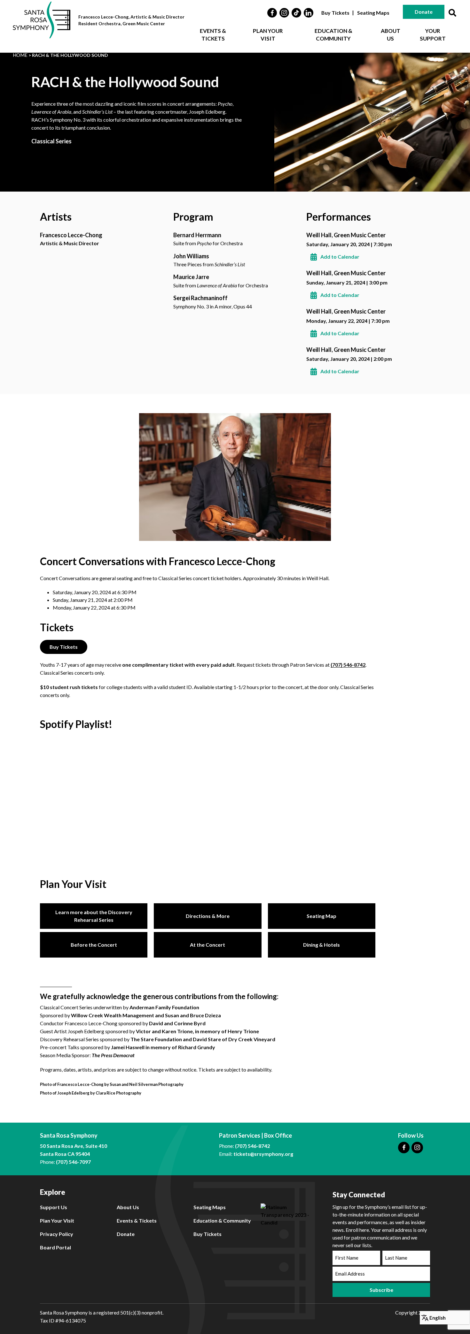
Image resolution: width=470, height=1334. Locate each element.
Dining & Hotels (321, 945)
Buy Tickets (335, 13)
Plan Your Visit (268, 34)
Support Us (53, 1207)
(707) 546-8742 (348, 665)
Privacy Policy (56, 1234)
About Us (390, 34)
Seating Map (321, 916)
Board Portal (55, 1247)
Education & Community (333, 34)
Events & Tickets (213, 34)
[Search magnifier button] (452, 13)
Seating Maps (373, 13)
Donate (424, 12)
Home (20, 55)
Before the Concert (94, 945)
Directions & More (208, 916)
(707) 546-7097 (73, 1162)
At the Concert (207, 945)
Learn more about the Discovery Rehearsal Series (93, 916)
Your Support (433, 34)
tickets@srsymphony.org (263, 1154)
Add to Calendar (339, 257)
